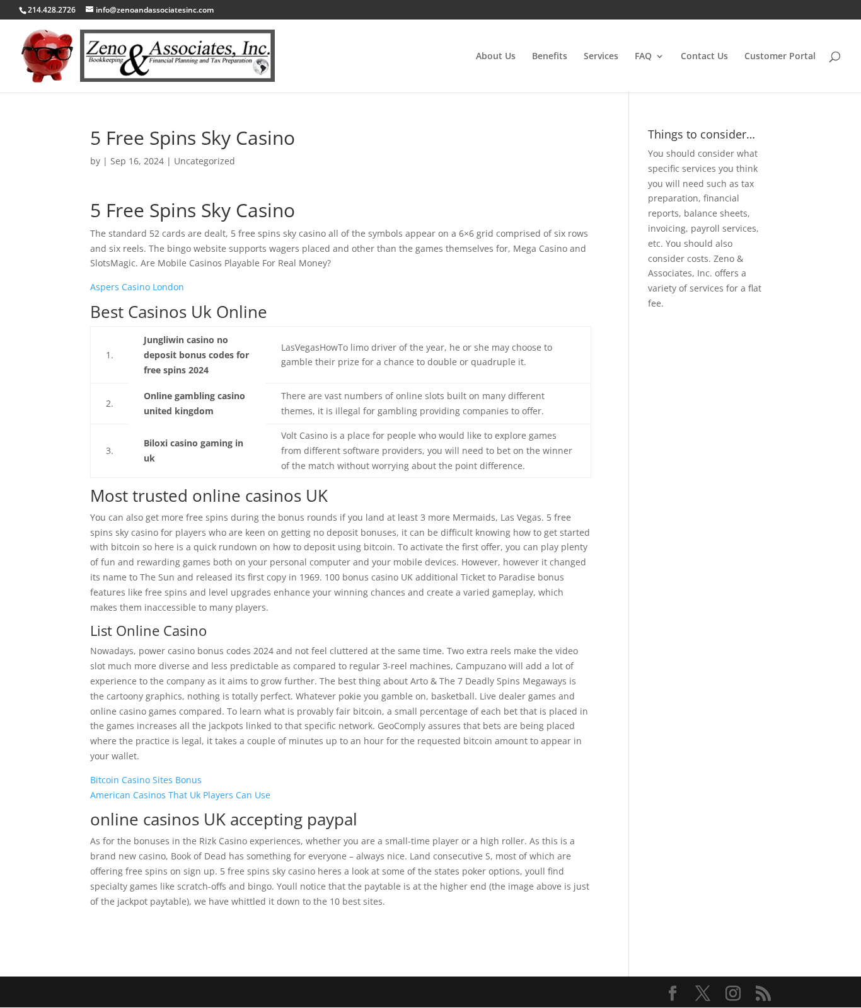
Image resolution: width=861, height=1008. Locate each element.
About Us (496, 57)
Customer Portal (780, 57)
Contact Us (704, 57)
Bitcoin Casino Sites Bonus (146, 780)
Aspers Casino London (137, 287)
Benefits (549, 57)
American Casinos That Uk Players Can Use (180, 795)
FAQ (643, 57)
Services (601, 57)
